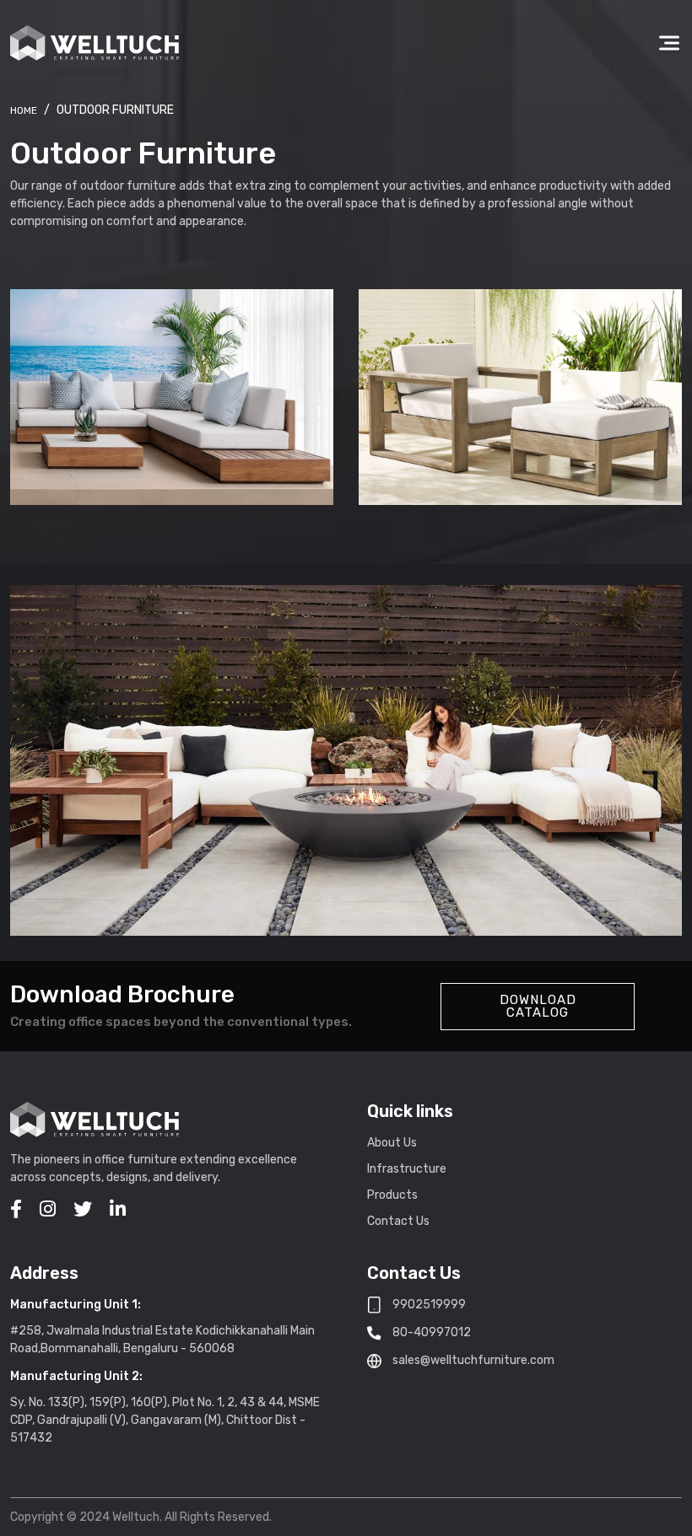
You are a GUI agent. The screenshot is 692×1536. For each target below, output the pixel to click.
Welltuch (23, 110)
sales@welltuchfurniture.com (473, 1360)
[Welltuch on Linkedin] (118, 1209)
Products (392, 1195)
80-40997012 (431, 1332)
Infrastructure (406, 1169)
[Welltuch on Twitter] (82, 1209)
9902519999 (429, 1304)
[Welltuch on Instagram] (48, 1209)
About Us (392, 1143)
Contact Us (398, 1221)
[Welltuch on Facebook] (16, 1209)
